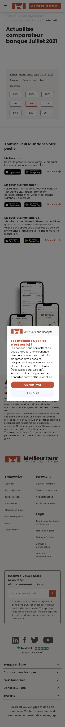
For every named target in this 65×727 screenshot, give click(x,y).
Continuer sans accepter (30, 336)
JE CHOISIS (32, 393)
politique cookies (41, 377)
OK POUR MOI (32, 385)
